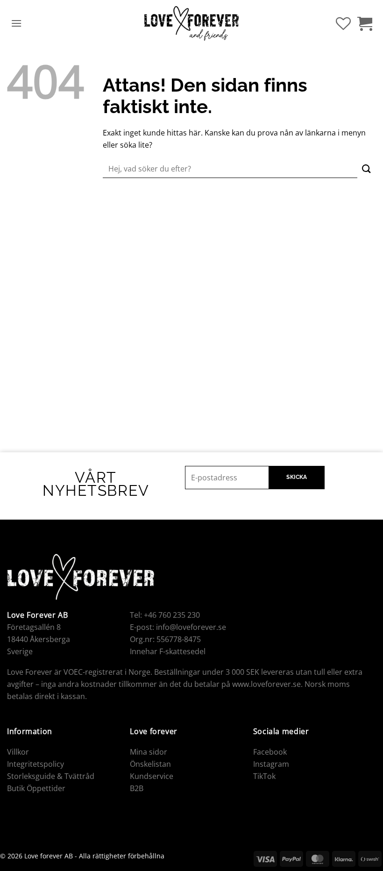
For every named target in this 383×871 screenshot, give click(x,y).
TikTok (264, 776)
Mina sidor (148, 752)
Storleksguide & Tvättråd (50, 776)
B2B (136, 788)
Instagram (271, 764)
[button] (16, 23)
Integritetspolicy (35, 764)
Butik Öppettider (36, 788)
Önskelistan (150, 764)
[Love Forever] (191, 23)
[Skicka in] (366, 169)
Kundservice (151, 776)
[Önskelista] (343, 23)
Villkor (18, 752)
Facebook (270, 752)
